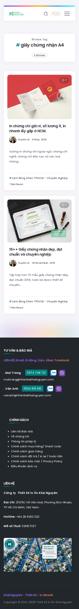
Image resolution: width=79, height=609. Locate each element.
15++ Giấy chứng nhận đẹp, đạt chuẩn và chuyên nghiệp (35, 252)
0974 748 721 (36, 373)
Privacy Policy (52, 461)
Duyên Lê (23, 139)
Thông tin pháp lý (23, 441)
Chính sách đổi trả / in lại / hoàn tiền (37, 456)
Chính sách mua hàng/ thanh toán (36, 446)
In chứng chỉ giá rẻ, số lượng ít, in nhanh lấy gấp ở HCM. (37, 129)
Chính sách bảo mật (25, 461)
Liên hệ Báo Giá (22, 431)
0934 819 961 (33, 388)
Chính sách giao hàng (27, 451)
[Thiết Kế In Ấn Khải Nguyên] (17, 13)
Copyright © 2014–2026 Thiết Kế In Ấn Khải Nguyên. (38, 602)
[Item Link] (39, 97)
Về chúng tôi (20, 436)
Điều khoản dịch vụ (24, 466)
